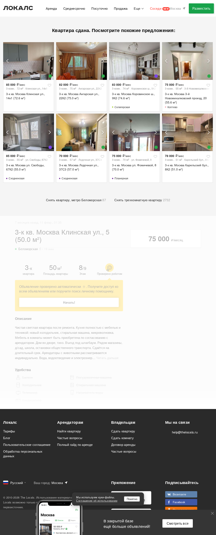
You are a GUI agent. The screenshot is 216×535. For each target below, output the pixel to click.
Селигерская (122, 107)
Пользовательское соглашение (26, 444)
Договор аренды (123, 444)
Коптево (172, 107)
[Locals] (18, 8)
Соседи (159, 8)
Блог (6, 438)
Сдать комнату (122, 438)
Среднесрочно (74, 8)
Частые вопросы (69, 438)
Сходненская (16, 178)
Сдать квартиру (123, 431)
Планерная (121, 178)
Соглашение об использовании (96, 501)
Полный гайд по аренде (75, 444)
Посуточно (99, 8)
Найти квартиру (69, 431)
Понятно (132, 499)
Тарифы (9, 431)
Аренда (51, 8)
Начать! (69, 302)
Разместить (201, 8)
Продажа (120, 8)
